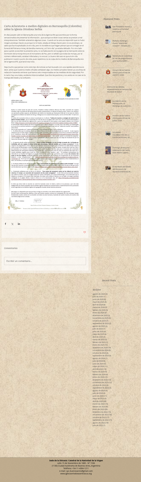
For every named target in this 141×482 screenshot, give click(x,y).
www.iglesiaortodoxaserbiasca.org (76, 473)
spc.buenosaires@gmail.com (79, 471)
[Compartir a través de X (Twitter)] (12, 223)
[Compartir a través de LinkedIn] (19, 223)
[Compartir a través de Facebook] (5, 223)
